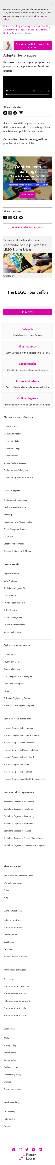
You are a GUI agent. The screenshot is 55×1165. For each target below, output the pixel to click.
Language (8, 536)
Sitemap (7, 1081)
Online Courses (11, 426)
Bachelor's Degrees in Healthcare (19, 801)
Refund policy (10, 1052)
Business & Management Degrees (19, 705)
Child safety (9, 1111)
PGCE (6, 691)
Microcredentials (11, 441)
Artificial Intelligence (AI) (15, 588)
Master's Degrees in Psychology (18, 728)
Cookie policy (10, 1060)
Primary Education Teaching (36, 26)
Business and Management (16, 500)
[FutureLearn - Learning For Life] (27, 1156)
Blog (6, 897)
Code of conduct (11, 1067)
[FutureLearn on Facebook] (14, 1149)
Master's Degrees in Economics (18, 771)
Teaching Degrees (12, 669)
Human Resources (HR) (14, 602)
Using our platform (12, 920)
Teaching (16, 26)
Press (6, 890)
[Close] (51, 4)
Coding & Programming (14, 624)
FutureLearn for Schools (15, 1008)
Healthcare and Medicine (15, 507)
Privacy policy (10, 1045)
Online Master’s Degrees (15, 463)
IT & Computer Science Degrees (18, 676)
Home (6, 26)
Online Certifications (13, 433)
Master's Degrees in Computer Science (21, 735)
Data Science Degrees (14, 683)
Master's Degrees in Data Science (19, 742)
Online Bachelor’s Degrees (16, 470)
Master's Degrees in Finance (16, 764)
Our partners (10, 979)
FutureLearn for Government (17, 1001)
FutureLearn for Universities (16, 986)
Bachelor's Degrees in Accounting (19, 816)
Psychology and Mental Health (18, 522)
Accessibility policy (12, 1074)
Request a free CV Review (15, 956)
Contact (7, 1126)
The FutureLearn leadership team (19, 875)
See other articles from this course (27, 226)
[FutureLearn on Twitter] (27, 1149)
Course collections (12, 632)
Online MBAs (10, 654)
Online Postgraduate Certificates (19, 477)
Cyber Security (10, 610)
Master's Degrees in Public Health (19, 757)
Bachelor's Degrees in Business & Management (25, 845)
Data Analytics (10, 581)
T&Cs (6, 1038)
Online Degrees (11, 455)
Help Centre (9, 1119)
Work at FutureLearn (13, 883)
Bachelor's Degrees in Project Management (23, 838)
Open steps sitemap (13, 1089)
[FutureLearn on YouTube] (33, 1149)
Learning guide (10, 934)
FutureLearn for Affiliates (15, 1015)
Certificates (9, 942)
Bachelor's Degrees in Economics (19, 823)
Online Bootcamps (12, 448)
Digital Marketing (11, 573)
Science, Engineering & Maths (17, 551)
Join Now (27, 312)
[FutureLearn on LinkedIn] (40, 1149)
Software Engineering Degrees (17, 698)
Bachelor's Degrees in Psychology (19, 809)
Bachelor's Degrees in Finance (17, 830)
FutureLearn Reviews (13, 927)
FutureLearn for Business (15, 993)
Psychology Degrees (13, 661)
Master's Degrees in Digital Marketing (21, 750)
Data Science (10, 595)
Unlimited (8, 949)
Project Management (13, 617)
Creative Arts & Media (14, 543)
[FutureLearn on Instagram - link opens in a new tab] (20, 1149)
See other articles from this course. (32, 46)
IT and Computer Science (15, 529)
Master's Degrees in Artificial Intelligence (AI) (24, 779)
